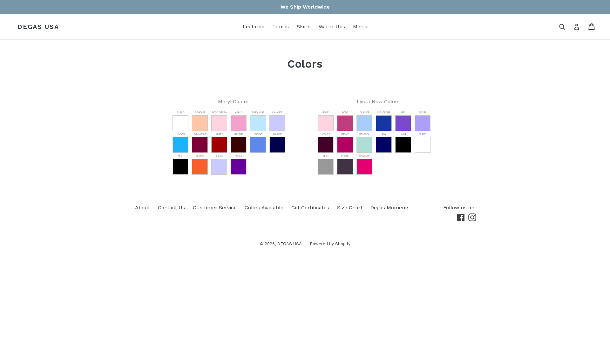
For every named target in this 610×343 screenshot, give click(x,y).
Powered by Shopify (330, 243)
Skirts (304, 27)
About (142, 208)
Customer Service (215, 208)
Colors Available (264, 208)
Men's (360, 27)
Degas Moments (390, 208)
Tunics (280, 27)
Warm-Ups (332, 27)
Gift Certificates (310, 208)
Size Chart (350, 208)
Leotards (253, 27)
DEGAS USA (38, 26)
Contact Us (171, 208)
